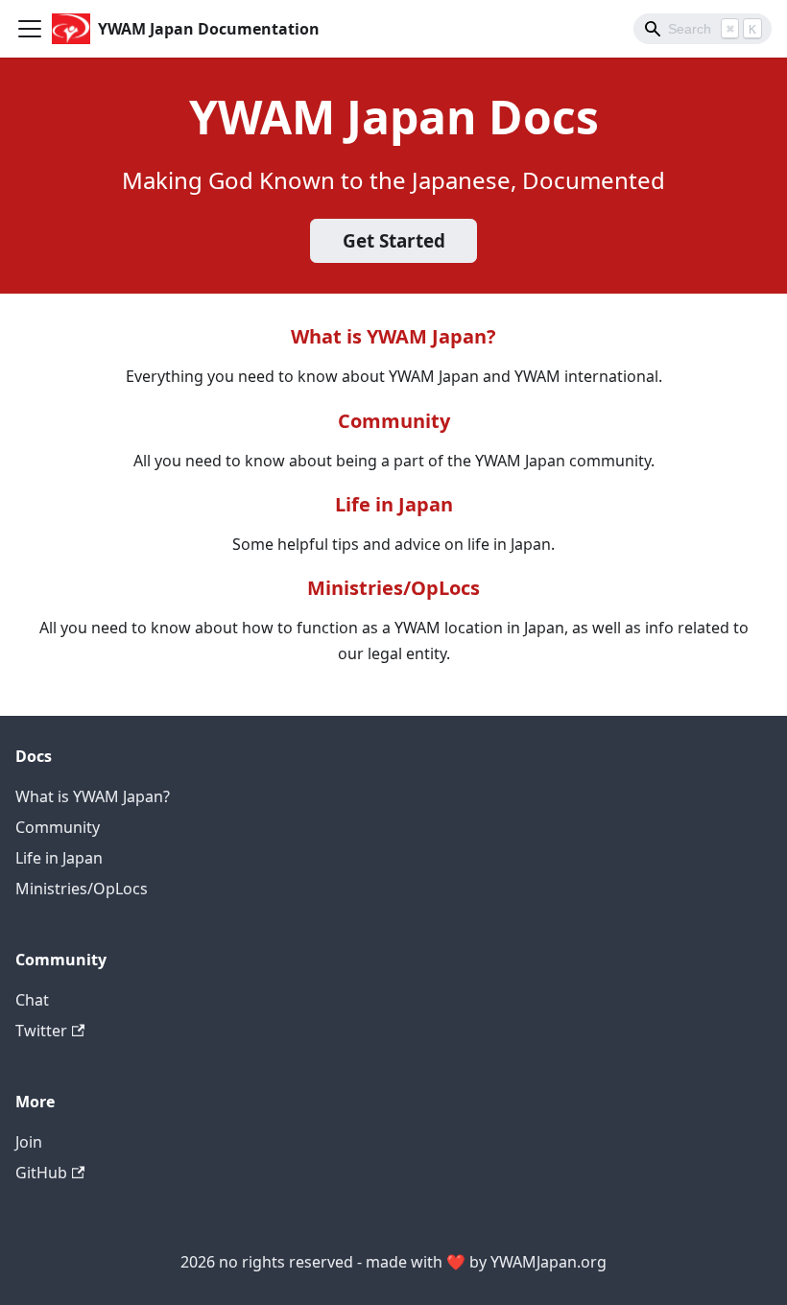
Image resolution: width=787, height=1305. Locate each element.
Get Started (394, 240)
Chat (32, 999)
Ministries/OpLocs (393, 588)
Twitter (41, 1030)
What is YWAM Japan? (393, 336)
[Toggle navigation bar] (29, 28)
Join (28, 1141)
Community (394, 421)
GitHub (41, 1172)
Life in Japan (394, 504)
